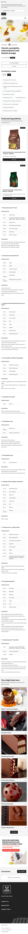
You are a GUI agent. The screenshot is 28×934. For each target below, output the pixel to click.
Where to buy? (6, 909)
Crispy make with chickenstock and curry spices (13, 87)
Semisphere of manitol (9, 94)
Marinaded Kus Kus (20, 97)
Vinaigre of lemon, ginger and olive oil (12, 101)
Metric (4, 74)
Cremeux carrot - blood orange (11, 104)
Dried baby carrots (8, 97)
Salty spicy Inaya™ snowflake (10, 110)
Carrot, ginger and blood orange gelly (12, 91)
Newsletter (5, 905)
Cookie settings (4, 931)
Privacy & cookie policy (6, 929)
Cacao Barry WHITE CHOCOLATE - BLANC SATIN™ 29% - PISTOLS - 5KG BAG (17, 557)
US (9, 74)
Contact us (4, 901)
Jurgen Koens (14, 44)
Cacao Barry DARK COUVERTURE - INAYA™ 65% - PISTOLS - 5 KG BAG (17, 218)
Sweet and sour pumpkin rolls (10, 83)
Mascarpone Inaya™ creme (9, 80)
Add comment (21, 871)
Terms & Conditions (5, 928)
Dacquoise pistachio (9, 107)
